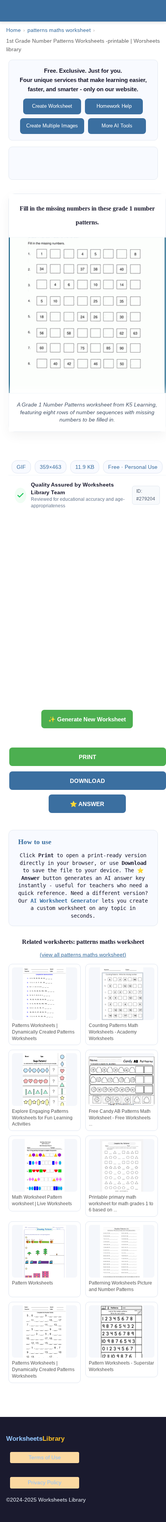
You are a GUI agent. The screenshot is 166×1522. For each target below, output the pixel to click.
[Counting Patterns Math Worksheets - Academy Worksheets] (121, 995)
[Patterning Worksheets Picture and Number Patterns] (121, 1253)
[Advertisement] (83, 612)
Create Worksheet (52, 106)
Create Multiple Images (52, 126)
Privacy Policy (44, 1482)
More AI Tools (117, 126)
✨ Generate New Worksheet (87, 719)
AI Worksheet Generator (64, 901)
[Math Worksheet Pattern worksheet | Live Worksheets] (45, 1167)
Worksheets (35, 1438)
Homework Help (114, 106)
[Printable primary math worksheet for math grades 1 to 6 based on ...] (121, 1167)
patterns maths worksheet (59, 30)
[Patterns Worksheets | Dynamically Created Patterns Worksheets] (45, 995)
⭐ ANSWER (87, 804)
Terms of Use (45, 1457)
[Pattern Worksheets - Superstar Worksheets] (121, 1333)
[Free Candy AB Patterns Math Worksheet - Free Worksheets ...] (121, 1081)
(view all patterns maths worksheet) (83, 955)
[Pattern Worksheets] (45, 1253)
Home (13, 30)
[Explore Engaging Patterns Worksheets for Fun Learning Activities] (45, 1081)
